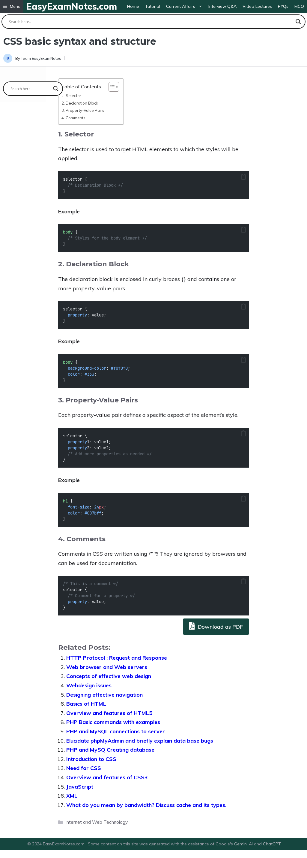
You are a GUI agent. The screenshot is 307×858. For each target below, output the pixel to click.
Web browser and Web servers (106, 667)
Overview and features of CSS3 (107, 777)
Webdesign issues (89, 685)
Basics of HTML (86, 703)
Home (133, 6)
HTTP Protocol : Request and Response (116, 657)
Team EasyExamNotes (41, 58)
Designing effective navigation (104, 694)
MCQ (299, 6)
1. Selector (71, 95)
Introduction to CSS (91, 759)
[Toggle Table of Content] (111, 87)
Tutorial (152, 6)
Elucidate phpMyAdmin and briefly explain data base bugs (139, 740)
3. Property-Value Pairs (82, 110)
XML (71, 795)
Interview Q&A (222, 6)
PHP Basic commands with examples (113, 722)
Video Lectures (257, 6)
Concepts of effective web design (108, 676)
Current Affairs (180, 6)
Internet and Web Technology (96, 822)
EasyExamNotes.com (71, 6)
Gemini (241, 844)
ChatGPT (272, 844)
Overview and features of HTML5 (109, 713)
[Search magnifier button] (298, 21)
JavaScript (79, 786)
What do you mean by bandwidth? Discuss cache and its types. (146, 805)
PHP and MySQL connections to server (115, 731)
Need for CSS (83, 768)
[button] (11, 6)
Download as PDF (219, 626)
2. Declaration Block (79, 103)
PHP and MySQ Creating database (110, 749)
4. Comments (73, 117)
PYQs (283, 6)
